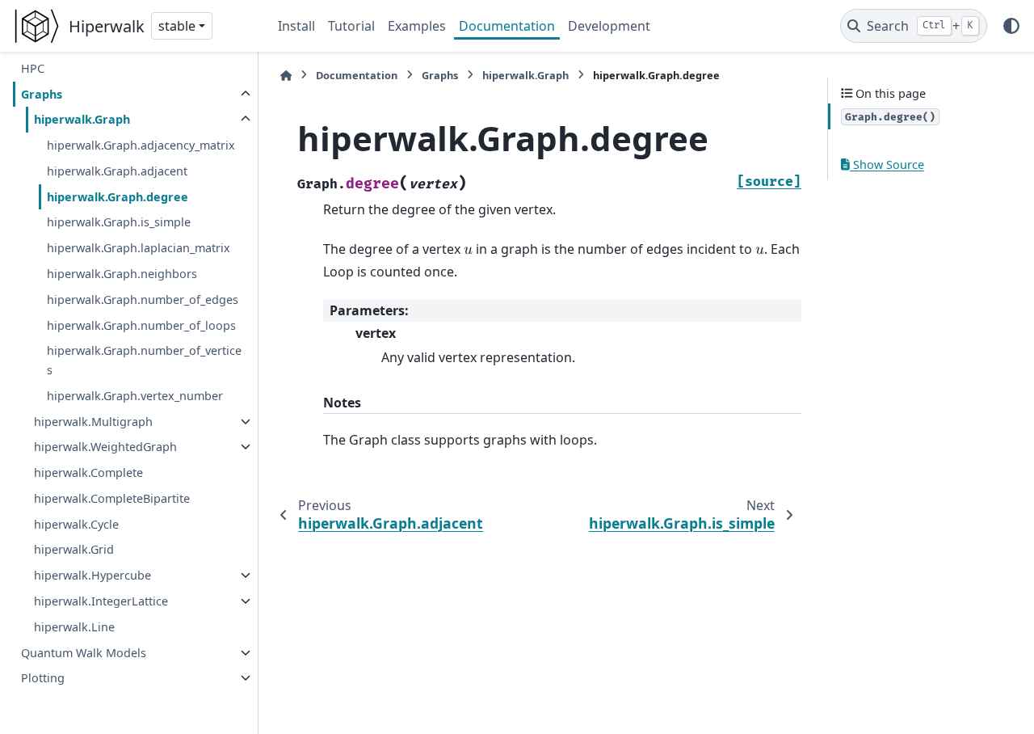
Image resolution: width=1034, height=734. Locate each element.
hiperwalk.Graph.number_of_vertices (144, 360)
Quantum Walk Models (83, 652)
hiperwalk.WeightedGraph (105, 446)
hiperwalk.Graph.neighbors (122, 273)
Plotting (43, 677)
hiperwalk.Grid (74, 549)
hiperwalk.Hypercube (92, 575)
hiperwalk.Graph (82, 119)
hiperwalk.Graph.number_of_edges (142, 299)
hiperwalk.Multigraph (93, 421)
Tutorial (351, 26)
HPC (32, 68)
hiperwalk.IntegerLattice (101, 601)
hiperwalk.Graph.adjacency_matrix (141, 145)
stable (176, 26)
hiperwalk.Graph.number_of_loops (141, 325)
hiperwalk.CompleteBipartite (112, 498)
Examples (417, 26)
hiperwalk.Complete (88, 472)
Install (296, 26)
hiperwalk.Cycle (76, 524)
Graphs (41, 94)
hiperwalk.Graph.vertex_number (135, 395)
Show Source (887, 164)
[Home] (286, 75)
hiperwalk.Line (74, 627)
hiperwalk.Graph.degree (117, 197)
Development (609, 26)
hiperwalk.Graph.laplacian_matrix (138, 247)
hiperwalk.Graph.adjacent (117, 171)
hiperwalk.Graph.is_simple (119, 222)
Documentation (507, 26)
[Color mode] (1011, 26)
